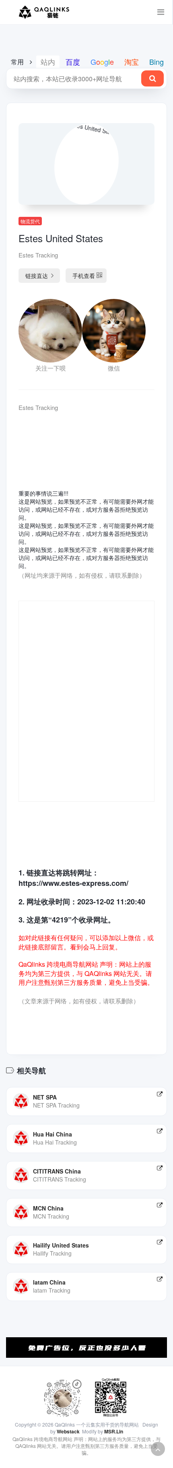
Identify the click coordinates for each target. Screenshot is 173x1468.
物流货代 (30, 221)
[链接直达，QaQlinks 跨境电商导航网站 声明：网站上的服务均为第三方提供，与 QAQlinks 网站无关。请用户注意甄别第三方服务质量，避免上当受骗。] (160, 1094)
